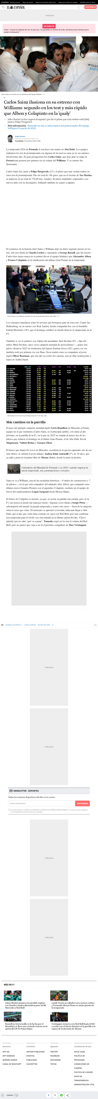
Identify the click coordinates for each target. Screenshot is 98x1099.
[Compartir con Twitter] (55, 1095)
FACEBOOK (55, 1056)
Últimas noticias (15, 2)
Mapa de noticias (28, 2)
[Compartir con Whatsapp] (62, 1095)
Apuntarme (82, 803)
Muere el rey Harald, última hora (46, 2)
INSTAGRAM (55, 1060)
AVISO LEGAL (79, 1051)
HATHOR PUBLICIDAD (35, 1051)
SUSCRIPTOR (31, 1064)
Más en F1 (9, 984)
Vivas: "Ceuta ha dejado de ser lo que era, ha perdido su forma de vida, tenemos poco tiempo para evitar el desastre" (46, 30)
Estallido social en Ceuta (87, 2)
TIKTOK (53, 1064)
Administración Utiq (84, 1084)
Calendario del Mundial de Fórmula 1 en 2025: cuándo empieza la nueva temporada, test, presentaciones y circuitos (55, 469)
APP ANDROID (9, 1056)
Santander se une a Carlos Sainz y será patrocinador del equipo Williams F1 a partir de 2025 (48, 127)
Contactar (30, 1046)
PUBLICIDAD (31, 1060)
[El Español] (42, 7)
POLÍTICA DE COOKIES (83, 1072)
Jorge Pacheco (20, 136)
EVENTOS (30, 1056)
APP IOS (6, 1051)
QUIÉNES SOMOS (10, 1060)
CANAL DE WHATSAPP (12, 1064)
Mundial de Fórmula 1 (14, 625)
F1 (4, 98)
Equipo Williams (44, 625)
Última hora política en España (67, 2)
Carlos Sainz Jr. (30, 625)
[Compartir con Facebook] (49, 1095)
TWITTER (54, 1051)
